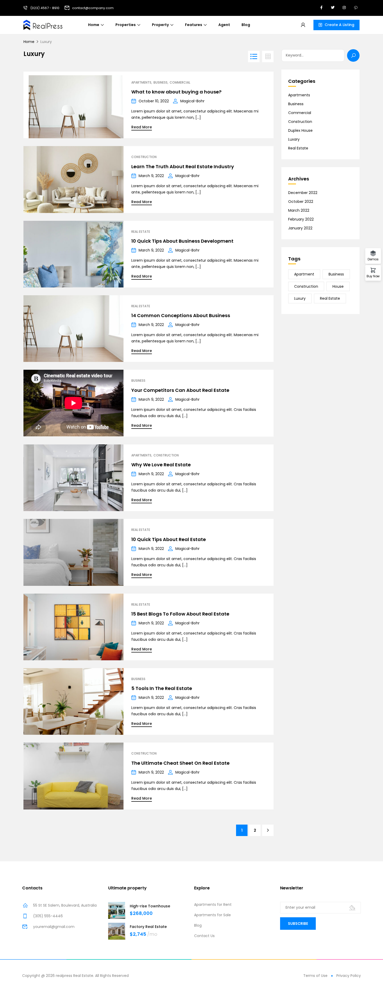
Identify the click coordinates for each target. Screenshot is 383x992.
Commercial (180, 82)
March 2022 (298, 210)
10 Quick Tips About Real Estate (168, 539)
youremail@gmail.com (54, 926)
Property (160, 24)
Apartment (304, 274)
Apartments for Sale (212, 915)
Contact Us (204, 935)
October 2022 (300, 201)
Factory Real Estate (148, 926)
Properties (125, 24)
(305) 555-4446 (48, 916)
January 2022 (300, 228)
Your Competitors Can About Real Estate (180, 390)
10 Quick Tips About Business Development (182, 241)
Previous (30, 105)
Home (93, 24)
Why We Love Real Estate (161, 464)
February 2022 (301, 219)
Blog (246, 24)
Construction (144, 157)
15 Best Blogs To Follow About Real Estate (180, 614)
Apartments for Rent (213, 904)
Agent (224, 24)
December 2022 (302, 192)
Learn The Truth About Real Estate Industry (182, 166)
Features (193, 24)
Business (160, 82)
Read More (141, 127)
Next (117, 105)
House (338, 286)
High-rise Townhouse (150, 906)
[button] (336, 25)
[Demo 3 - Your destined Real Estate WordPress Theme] (43, 24)
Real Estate (140, 232)
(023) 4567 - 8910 (44, 7)
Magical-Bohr (192, 101)
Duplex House (300, 130)
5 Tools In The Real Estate (161, 688)
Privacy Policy (348, 975)
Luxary (294, 139)
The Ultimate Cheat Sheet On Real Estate (180, 763)
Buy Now (373, 276)
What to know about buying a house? (176, 92)
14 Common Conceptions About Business (180, 315)
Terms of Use (315, 975)
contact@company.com (93, 7)
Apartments (141, 82)
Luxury (300, 298)
